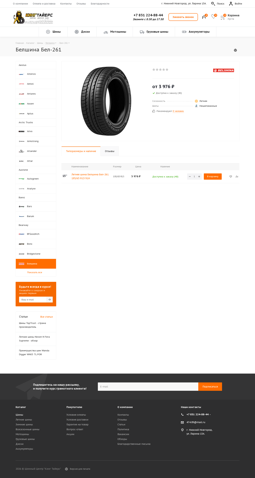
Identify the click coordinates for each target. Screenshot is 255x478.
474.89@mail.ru (195, 422)
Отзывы (81, 3)
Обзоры (122, 439)
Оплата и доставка (44, 3)
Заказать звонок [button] (183, 17)
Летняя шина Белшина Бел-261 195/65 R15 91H (90, 176)
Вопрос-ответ (74, 429)
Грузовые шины (25, 439)
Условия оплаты (76, 414)
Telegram (236, 469)
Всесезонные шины (27, 429)
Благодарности (100, 3)
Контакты (66, 3)
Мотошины (22, 434)
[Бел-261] (106, 101)
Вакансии (123, 434)
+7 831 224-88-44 (148, 15)
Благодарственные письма (133, 444)
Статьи (121, 424)
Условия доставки (77, 419)
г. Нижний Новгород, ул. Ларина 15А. (183, 3)
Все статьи (46, 316)
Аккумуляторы (24, 448)
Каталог (21, 407)
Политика (123, 429)
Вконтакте (228, 469)
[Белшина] (223, 70)
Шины (19, 414)
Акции (70, 434)
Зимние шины (24, 424)
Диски (19, 444)
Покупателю (74, 407)
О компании (20, 3)
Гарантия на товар (77, 424)
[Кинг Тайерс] (33, 17)
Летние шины (24, 419)
